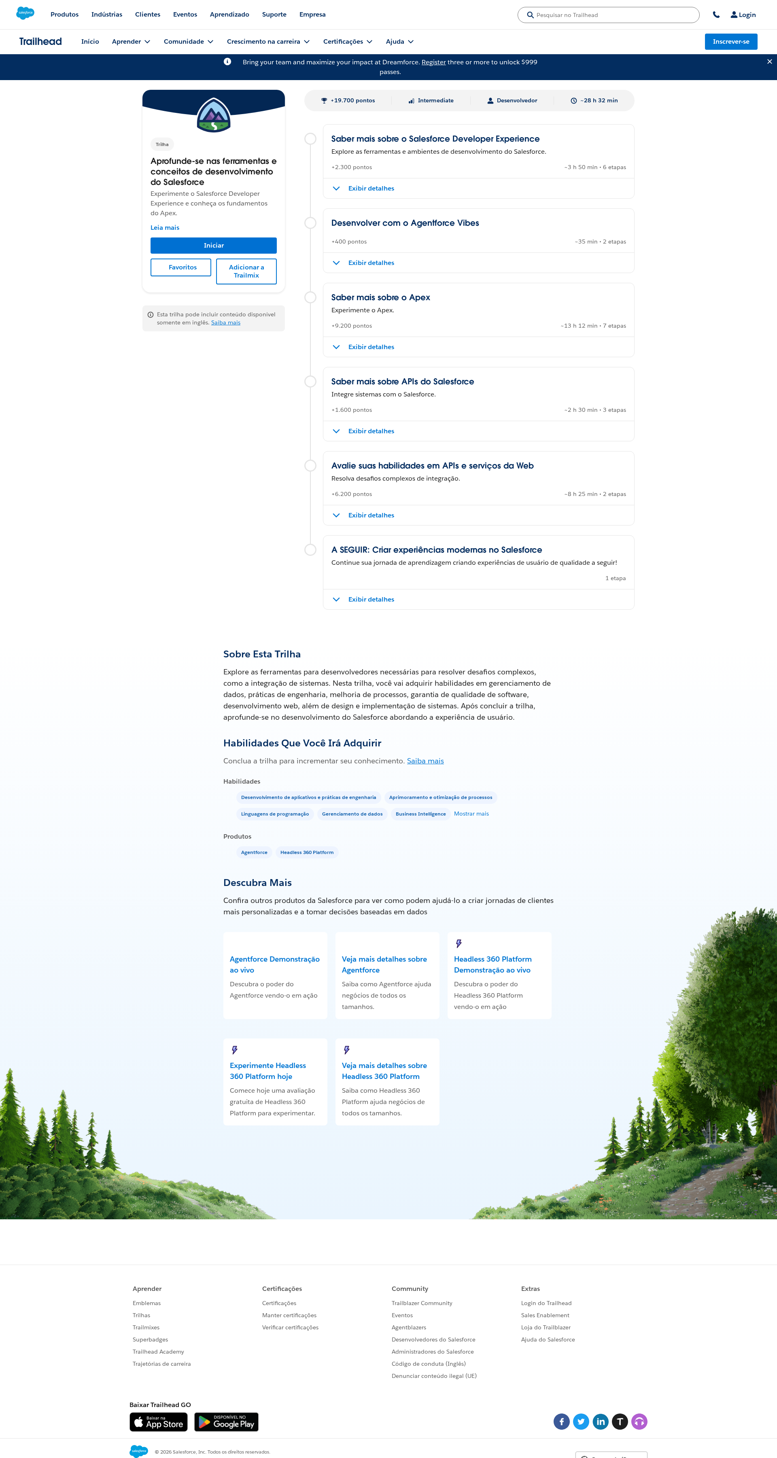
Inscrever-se (731, 41)
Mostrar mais (471, 813)
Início (90, 41)
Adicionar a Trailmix (246, 271)
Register (434, 62)
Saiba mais (225, 322)
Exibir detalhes (371, 188)
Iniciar (214, 245)
